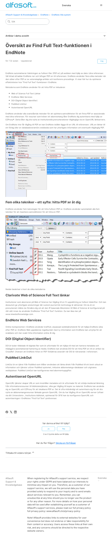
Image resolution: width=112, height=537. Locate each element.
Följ (101, 61)
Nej (63, 429)
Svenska (66, 5)
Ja (48, 429)
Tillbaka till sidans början (19, 453)
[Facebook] (7, 412)
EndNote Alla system (61, 15)
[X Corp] (11, 412)
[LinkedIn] (15, 412)
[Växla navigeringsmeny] (101, 5)
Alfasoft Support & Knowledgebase (21, 15)
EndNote (45, 15)
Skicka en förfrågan (66, 443)
